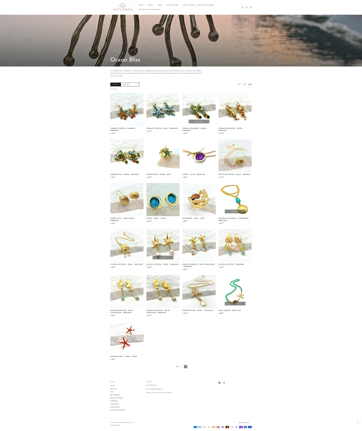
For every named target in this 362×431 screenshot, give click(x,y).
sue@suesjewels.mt (156, 389)
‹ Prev (177, 367)
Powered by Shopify (115, 425)
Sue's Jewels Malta (119, 422)
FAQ (111, 392)
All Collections (115, 395)
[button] (242, 7)
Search (112, 386)
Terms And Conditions (117, 410)
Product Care (114, 404)
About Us (113, 389)
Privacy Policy (115, 407)
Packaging (113, 401)
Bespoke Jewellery (116, 398)
